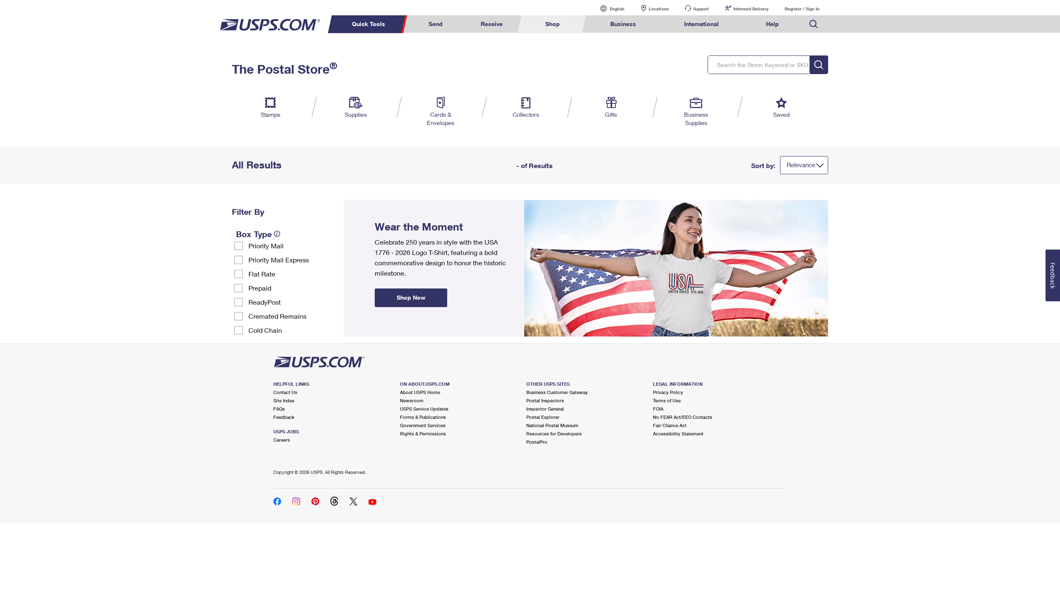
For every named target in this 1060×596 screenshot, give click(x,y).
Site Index (283, 400)
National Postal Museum (552, 425)
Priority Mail (266, 246)
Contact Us (285, 392)
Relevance (801, 164)
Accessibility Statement (678, 433)
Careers (281, 439)
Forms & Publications (423, 417)
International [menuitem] (701, 23)
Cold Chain (265, 330)
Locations (659, 8)
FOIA (658, 408)
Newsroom (412, 400)
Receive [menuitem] (492, 23)
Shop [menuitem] (552, 23)
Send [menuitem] (436, 23)
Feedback (283, 417)
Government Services (423, 425)
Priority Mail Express (278, 260)
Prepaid (259, 288)
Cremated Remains (277, 316)
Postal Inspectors (545, 400)
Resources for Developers (554, 433)
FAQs (279, 408)
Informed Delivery (750, 8)
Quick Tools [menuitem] (368, 23)
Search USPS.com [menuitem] (813, 24)
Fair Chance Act (670, 425)
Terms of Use (667, 400)
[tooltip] (277, 234)
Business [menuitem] (623, 23)
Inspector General (545, 408)
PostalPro (536, 442)
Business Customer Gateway (557, 392)
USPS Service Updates (424, 408)
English (608, 8)
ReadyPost (264, 302)
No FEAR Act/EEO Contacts (682, 417)
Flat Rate (261, 274)
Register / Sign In (802, 8)
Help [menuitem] (772, 23)
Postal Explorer (542, 417)
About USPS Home (420, 392)
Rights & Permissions (423, 433)
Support (701, 8)
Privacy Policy (668, 392)
